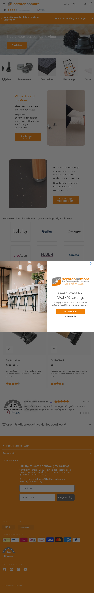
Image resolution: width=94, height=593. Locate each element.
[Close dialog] (91, 263)
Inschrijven (70, 311)
